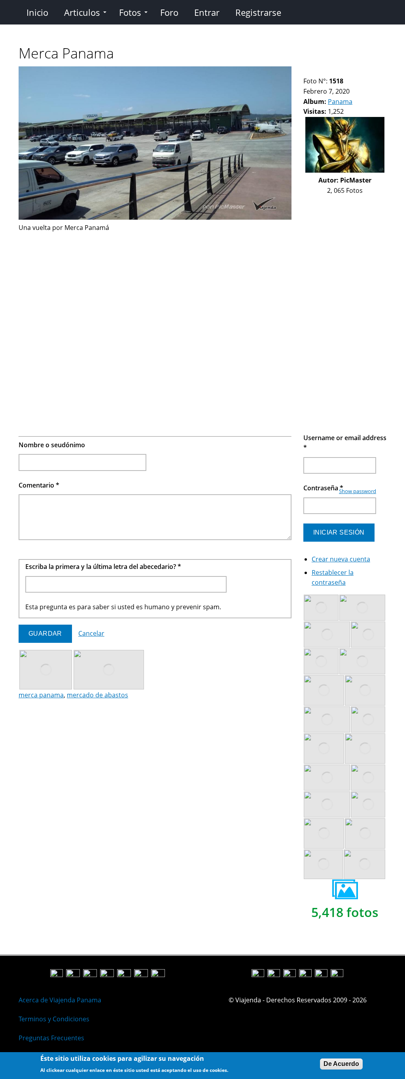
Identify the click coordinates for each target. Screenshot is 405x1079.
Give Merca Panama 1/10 (306, 71)
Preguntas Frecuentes (51, 1038)
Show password (357, 491)
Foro (169, 12)
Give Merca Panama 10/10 (367, 71)
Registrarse (258, 12)
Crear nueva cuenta (341, 559)
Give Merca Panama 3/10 (320, 71)
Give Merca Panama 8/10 (353, 71)
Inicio (37, 12)
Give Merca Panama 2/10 (313, 71)
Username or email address (344, 442)
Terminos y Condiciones (54, 1019)
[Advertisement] (155, 288)
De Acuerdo (341, 1063)
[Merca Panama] (155, 217)
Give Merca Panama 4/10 (327, 71)
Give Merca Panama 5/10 (333, 71)
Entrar (207, 12)
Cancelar (91, 633)
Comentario (39, 485)
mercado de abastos (97, 695)
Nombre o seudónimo (52, 445)
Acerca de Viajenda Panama (60, 1000)
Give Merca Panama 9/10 (360, 71)
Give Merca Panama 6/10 (340, 71)
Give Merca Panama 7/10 (347, 71)
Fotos (130, 12)
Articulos (82, 12)
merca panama (41, 695)
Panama (340, 101)
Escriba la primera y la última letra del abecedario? (103, 566)
